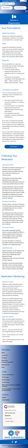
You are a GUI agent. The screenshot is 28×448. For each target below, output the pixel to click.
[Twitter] (15, 442)
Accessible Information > (9, 1)
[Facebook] (12, 442)
